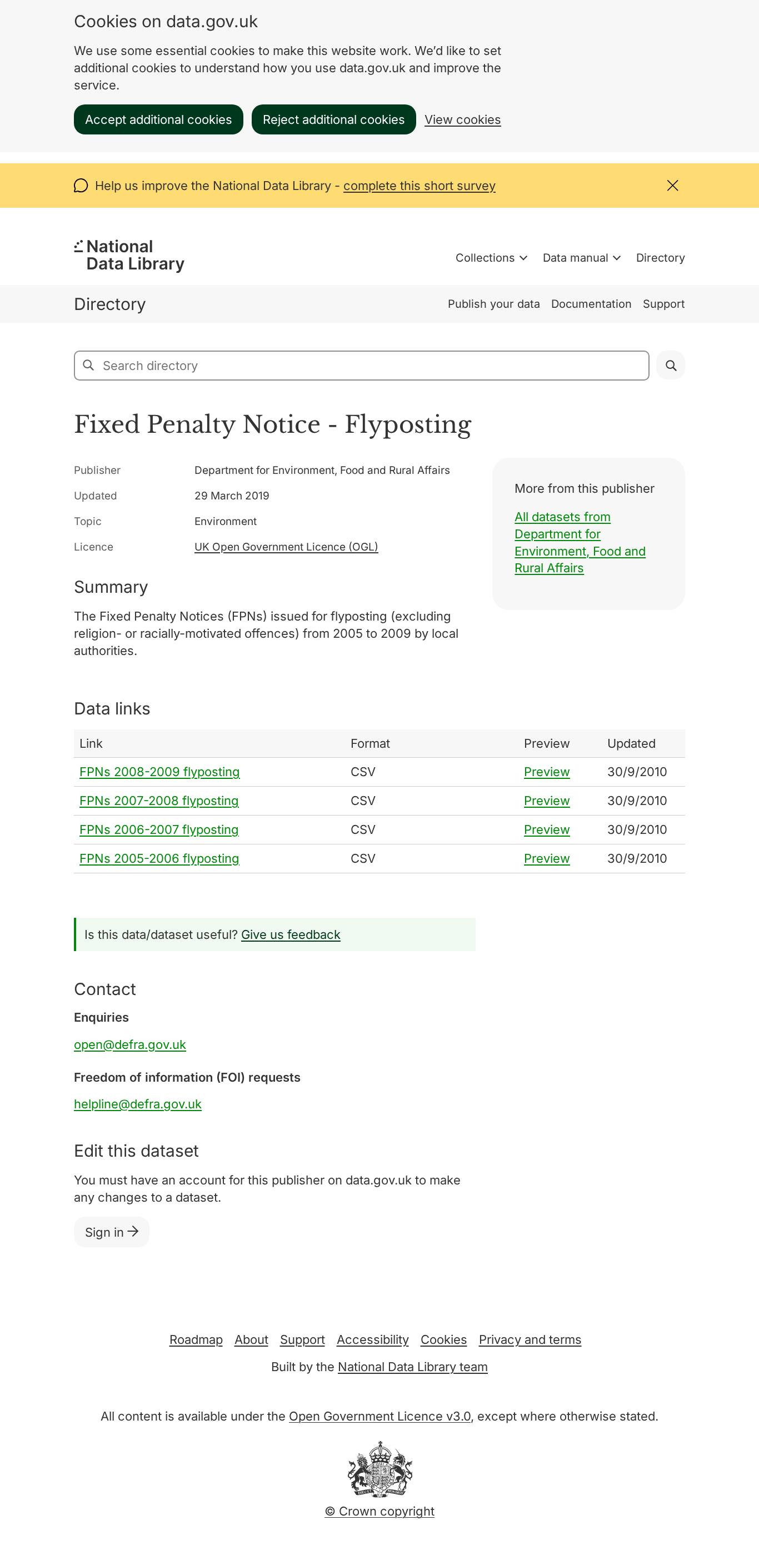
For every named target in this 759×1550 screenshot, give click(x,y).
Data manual (575, 257)
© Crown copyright (379, 1511)
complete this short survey (419, 185)
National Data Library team (413, 1366)
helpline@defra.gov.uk (138, 1104)
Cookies (444, 1339)
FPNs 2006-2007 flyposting (159, 829)
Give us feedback (291, 934)
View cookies (463, 119)
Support (664, 304)
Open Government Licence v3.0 (380, 1416)
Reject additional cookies (334, 119)
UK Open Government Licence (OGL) (286, 547)
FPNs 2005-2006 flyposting (159, 858)
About (251, 1339)
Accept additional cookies (158, 119)
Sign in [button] (106, 1232)
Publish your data (494, 304)
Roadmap (196, 1339)
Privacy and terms (530, 1339)
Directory (660, 257)
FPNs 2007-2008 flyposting (159, 800)
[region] (379, 801)
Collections (485, 257)
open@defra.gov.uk (130, 1044)
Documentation (591, 304)
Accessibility (373, 1339)
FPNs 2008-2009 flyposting (159, 771)
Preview (547, 771)
